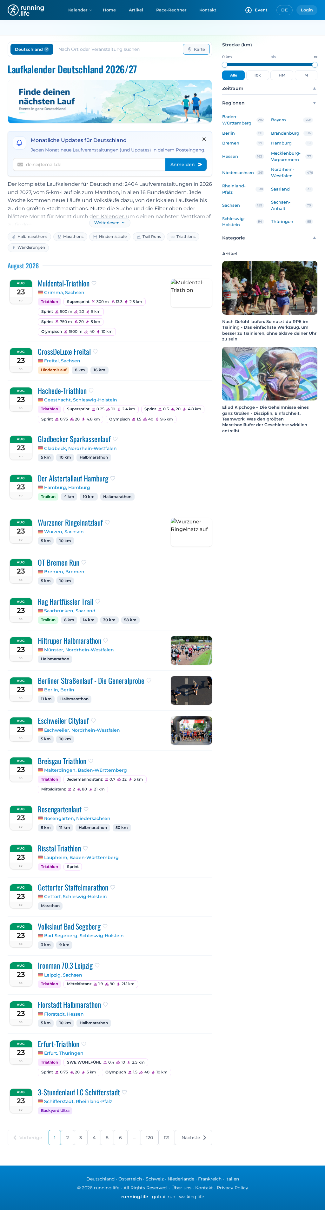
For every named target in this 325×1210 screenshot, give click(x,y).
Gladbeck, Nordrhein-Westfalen (80, 448)
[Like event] (93, 283)
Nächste (191, 1137)
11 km (46, 699)
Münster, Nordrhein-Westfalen (79, 650)
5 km (46, 457)
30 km (109, 620)
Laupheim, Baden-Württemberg (81, 857)
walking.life (191, 1197)
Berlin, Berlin (59, 690)
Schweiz (155, 1179)
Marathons (73, 236)
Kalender (77, 9)
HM (282, 75)
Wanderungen (31, 247)
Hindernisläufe (113, 236)
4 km (69, 496)
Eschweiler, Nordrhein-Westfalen (82, 730)
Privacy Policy (232, 1188)
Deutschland (100, 1179)
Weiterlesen (107, 222)
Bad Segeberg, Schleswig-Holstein (84, 935)
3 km (46, 945)
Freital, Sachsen (62, 361)
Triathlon (49, 301)
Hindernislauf (53, 370)
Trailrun (48, 496)
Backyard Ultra (55, 1110)
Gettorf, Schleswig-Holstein (75, 896)
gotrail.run (163, 1197)
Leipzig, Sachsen (63, 975)
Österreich (130, 1179)
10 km (65, 457)
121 (166, 1137)
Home (109, 9)
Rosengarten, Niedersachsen (77, 818)
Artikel (136, 9)
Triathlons (186, 236)
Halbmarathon (94, 457)
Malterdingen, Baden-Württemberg (85, 770)
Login (307, 9)
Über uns (181, 1188)
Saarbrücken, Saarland (70, 611)
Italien (232, 1179)
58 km (130, 620)
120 (149, 1137)
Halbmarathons (32, 236)
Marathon (50, 906)
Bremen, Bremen (64, 572)
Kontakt (207, 9)
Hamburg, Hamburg (67, 487)
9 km (64, 945)
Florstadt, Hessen (64, 1014)
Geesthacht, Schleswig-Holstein (80, 400)
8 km (80, 370)
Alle (233, 75)
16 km (99, 370)
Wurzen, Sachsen (64, 531)
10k (257, 75)
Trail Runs (152, 236)
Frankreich (210, 1179)
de (284, 9)
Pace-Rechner (171, 9)
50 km (122, 827)
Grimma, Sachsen (64, 292)
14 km (89, 620)
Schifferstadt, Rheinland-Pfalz (78, 1101)
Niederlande (181, 1179)
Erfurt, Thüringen (63, 1053)
